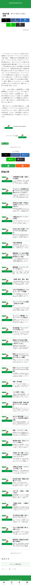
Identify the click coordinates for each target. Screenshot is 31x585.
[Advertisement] (15, 41)
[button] (20, 25)
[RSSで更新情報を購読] (23, 165)
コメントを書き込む (15, 564)
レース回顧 (5, 143)
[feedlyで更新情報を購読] (8, 165)
